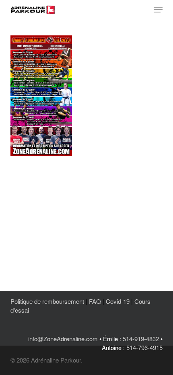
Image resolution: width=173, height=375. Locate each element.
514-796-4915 (144, 347)
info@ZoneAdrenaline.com (63, 338)
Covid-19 (118, 301)
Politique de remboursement (47, 301)
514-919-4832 (141, 338)
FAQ (95, 301)
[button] (158, 10)
